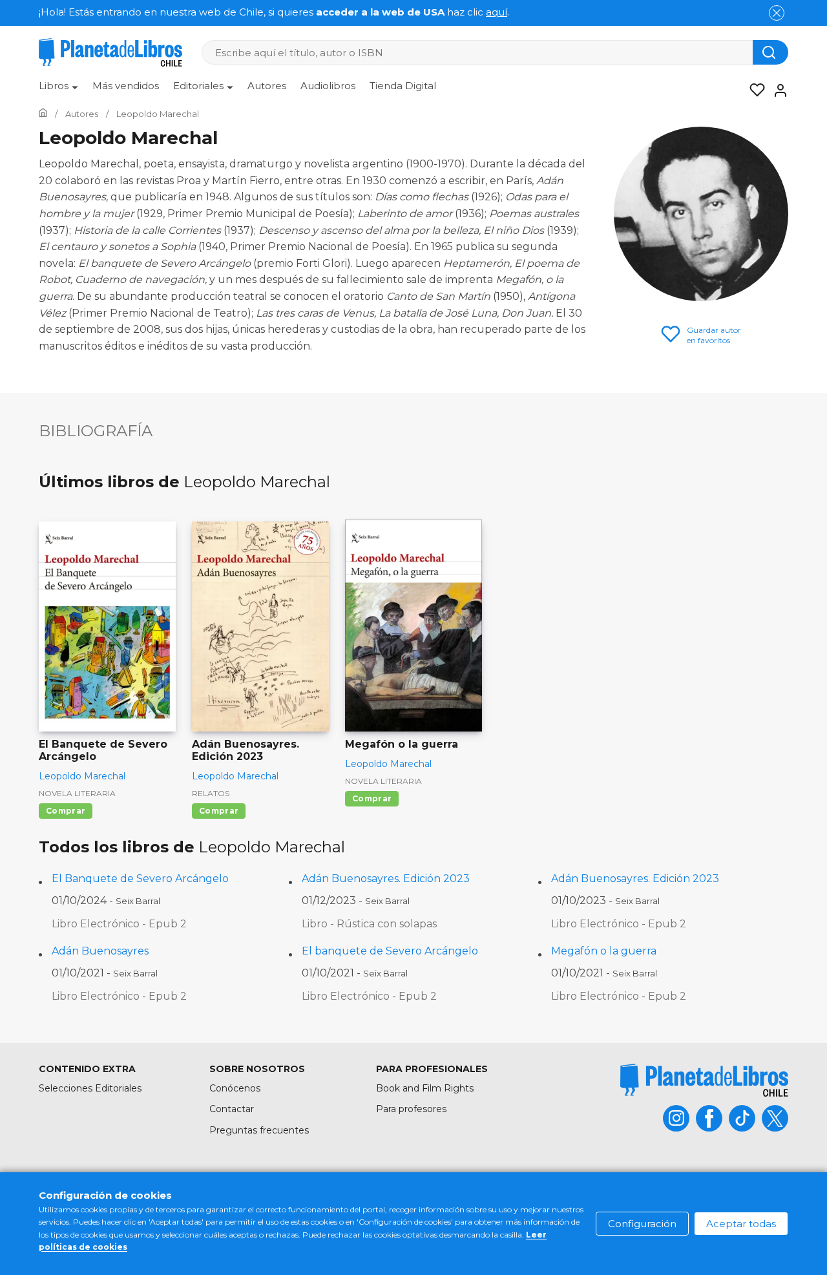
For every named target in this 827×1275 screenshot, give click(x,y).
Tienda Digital (403, 85)
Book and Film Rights (425, 1088)
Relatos (210, 793)
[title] (704, 1080)
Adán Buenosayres (100, 951)
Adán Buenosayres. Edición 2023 (386, 878)
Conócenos (234, 1088)
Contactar (231, 1109)
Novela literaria (77, 793)
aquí (496, 12)
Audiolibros (327, 85)
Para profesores (411, 1109)
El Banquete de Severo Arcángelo (140, 878)
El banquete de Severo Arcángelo (390, 951)
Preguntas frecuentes (259, 1130)
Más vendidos (125, 85)
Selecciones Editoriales (90, 1088)
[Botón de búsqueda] (770, 52)
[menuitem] (58, 90)
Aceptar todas (741, 1223)
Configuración (642, 1223)
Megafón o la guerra (603, 951)
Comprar (65, 811)
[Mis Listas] (753, 90)
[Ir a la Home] (43, 114)
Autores (266, 85)
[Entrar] (776, 90)
